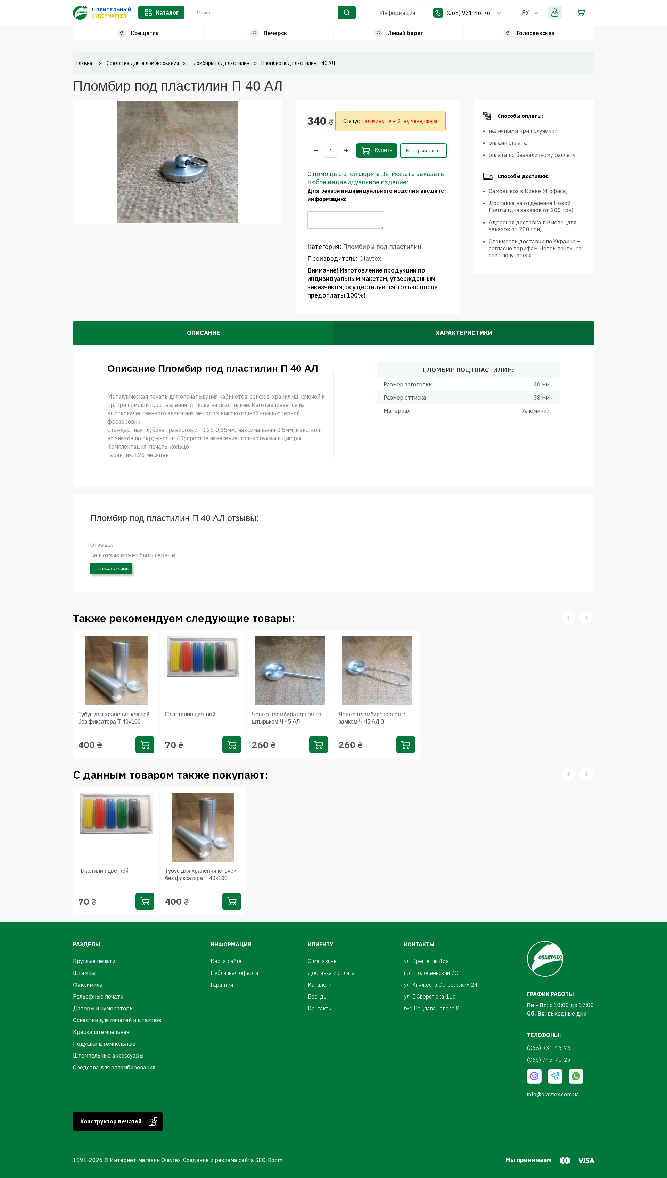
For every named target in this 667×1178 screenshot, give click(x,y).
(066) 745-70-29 (549, 1059)
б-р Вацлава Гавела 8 (432, 1008)
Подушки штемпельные (104, 1043)
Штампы (84, 972)
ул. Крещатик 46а (426, 961)
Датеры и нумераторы (103, 1008)
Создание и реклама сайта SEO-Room (232, 1159)
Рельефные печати (98, 996)
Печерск (275, 33)
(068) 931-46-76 (469, 12)
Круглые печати (94, 961)
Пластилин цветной (190, 714)
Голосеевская (535, 33)
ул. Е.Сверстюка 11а (430, 996)
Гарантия (222, 984)
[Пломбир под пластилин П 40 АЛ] (177, 161)
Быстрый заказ (423, 151)
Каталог (167, 12)
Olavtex (370, 258)
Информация (397, 12)
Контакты (320, 1008)
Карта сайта (226, 961)
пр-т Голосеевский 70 (431, 972)
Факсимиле (87, 984)
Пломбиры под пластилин (382, 247)
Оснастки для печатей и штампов (117, 1020)
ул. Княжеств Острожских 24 (441, 984)
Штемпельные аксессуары (108, 1055)
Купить (382, 150)
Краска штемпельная (101, 1031)
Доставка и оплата (331, 972)
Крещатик (145, 33)
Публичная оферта (234, 972)
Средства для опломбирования (114, 1067)
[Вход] (555, 12)
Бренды (317, 996)
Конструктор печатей (111, 1121)
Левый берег (405, 33)
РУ (525, 12)
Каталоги (319, 984)
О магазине (322, 961)
